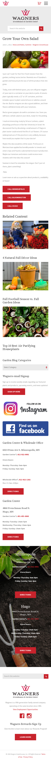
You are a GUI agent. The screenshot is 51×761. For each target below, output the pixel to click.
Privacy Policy (28, 757)
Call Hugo (13, 206)
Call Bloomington (17, 197)
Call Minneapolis (16, 189)
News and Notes (18, 45)
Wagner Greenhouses (25, 15)
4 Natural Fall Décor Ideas (20, 258)
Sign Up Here (14, 391)
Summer (28, 45)
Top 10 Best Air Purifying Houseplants (19, 347)
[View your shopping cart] (40, 3)
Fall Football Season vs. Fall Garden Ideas (21, 300)
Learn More (25, 737)
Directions (13, 491)
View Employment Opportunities (25, 709)
